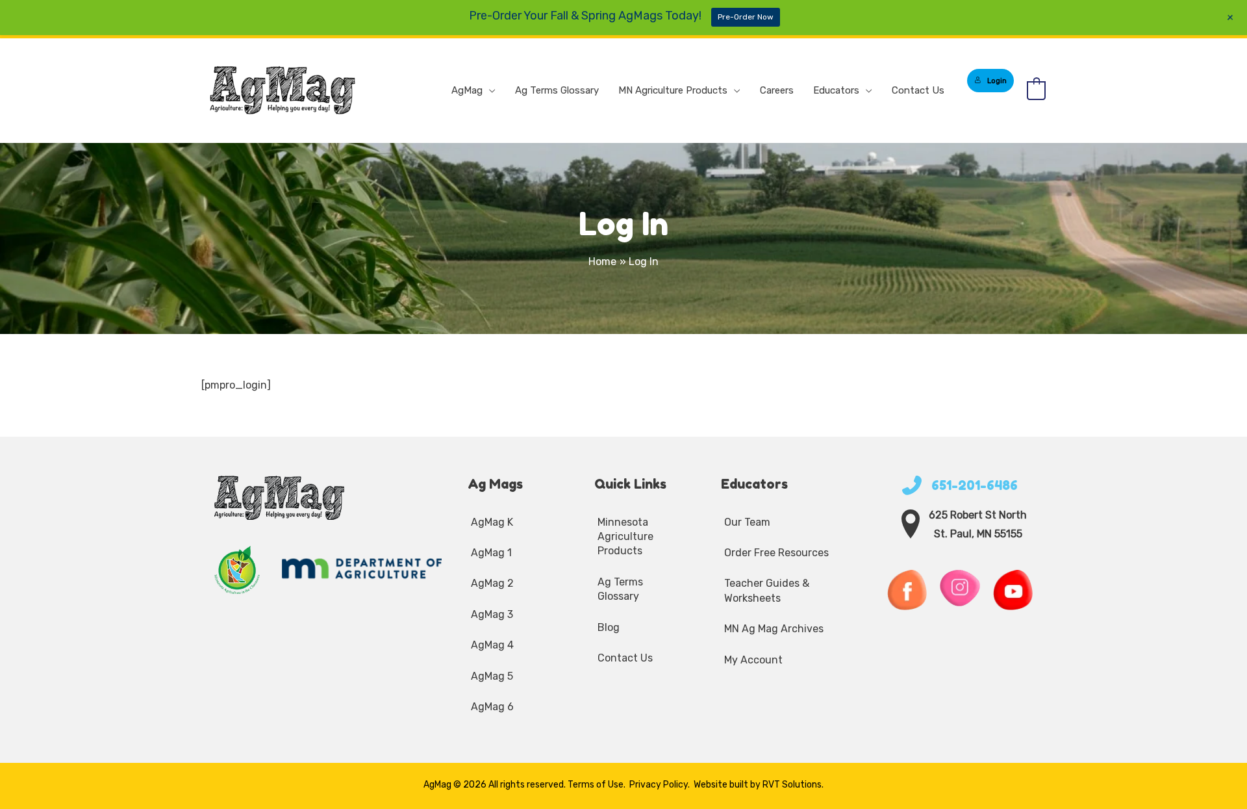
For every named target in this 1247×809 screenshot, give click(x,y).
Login (997, 80)
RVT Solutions (792, 784)
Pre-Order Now (746, 16)
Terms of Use (596, 784)
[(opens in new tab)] (237, 569)
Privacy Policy (658, 784)
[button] (489, 90)
